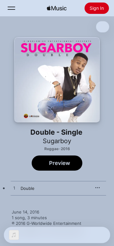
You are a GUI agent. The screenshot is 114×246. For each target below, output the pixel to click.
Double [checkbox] (28, 188)
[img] (56, 8)
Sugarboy (57, 141)
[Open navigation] (11, 8)
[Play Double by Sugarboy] (14, 188)
